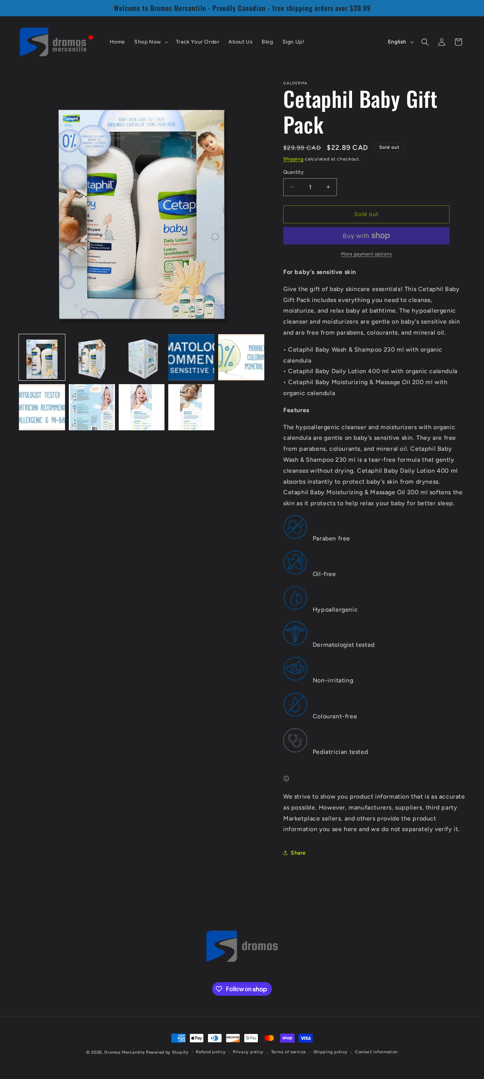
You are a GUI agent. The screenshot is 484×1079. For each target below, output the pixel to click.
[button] (150, 42)
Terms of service (288, 1051)
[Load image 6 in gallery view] (42, 407)
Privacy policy (248, 1051)
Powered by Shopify (167, 1052)
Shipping (293, 159)
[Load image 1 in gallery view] (42, 357)
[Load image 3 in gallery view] (142, 357)
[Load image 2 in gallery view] (92, 357)
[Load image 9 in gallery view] (191, 407)
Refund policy (210, 1051)
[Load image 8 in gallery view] (142, 407)
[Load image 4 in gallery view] (191, 357)
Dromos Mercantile (124, 1052)
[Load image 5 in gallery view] (241, 357)
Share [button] (298, 853)
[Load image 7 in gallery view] (92, 407)
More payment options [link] (366, 254)
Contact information (376, 1051)
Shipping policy (330, 1051)
